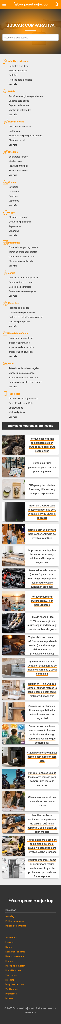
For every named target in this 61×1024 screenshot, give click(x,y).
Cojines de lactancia (19, 105)
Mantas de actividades (20, 110)
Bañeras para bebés (19, 100)
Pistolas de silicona (18, 170)
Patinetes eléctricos (18, 66)
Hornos (9, 960)
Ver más (13, 84)
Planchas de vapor (18, 217)
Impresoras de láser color (21, 347)
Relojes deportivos (18, 70)
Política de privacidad (15, 925)
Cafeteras (13, 196)
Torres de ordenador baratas (23, 251)
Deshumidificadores (15, 951)
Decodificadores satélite (21, 403)
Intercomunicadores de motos (23, 377)
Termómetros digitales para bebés (26, 96)
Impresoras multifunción (21, 351)
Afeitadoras (11, 937)
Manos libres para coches (21, 372)
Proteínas (13, 75)
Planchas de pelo (17, 140)
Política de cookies (14, 920)
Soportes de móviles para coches (25, 382)
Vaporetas (14, 230)
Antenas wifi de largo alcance (23, 398)
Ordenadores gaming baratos (23, 247)
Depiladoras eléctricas (20, 126)
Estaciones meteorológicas (22, 291)
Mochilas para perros (19, 321)
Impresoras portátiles (19, 342)
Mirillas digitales (17, 412)
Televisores (11, 974)
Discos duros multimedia (21, 261)
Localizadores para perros (22, 312)
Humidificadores (13, 970)
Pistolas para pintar (18, 165)
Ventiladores (11, 988)
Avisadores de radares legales (24, 368)
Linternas (10, 942)
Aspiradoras (15, 226)
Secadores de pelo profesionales (25, 135)
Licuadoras (14, 191)
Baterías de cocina (14, 956)
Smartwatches (16, 407)
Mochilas (9, 979)
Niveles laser (15, 161)
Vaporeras (14, 200)
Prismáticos (11, 993)
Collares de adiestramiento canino (26, 317)
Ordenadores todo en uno (21, 256)
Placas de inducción (15, 965)
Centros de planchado (20, 221)
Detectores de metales (20, 286)
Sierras (8, 946)
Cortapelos (14, 131)
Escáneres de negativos (21, 338)
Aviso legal (10, 916)
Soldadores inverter (18, 156)
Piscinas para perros (19, 307)
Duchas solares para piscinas (23, 277)
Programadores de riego (21, 282)
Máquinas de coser (14, 984)
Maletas (9, 998)
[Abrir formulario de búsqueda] (57, 4)
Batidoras (13, 186)
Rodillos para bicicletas (20, 79)
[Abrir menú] (4, 4)
